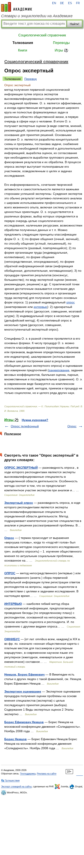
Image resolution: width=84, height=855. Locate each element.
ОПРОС (9, 573)
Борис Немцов (15, 739)
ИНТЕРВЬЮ (13, 603)
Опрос (71, 426)
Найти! (74, 24)
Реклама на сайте (46, 773)
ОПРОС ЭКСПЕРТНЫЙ (21, 467)
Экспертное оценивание (22, 691)
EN (54, 3)
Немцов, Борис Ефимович (24, 674)
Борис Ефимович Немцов (24, 722)
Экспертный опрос (18, 502)
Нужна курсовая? (35, 420)
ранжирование (59, 370)
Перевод (30, 79)
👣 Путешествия (10, 780)
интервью (40, 307)
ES (70, 3)
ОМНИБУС (12, 639)
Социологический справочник (42, 35)
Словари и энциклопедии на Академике (37, 16)
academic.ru (16, 7)
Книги (22, 50)
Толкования (22, 43)
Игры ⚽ (61, 50)
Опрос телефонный (25, 426)
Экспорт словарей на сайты (16, 786)
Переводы (61, 43)
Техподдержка (28, 773)
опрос (70, 302)
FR (78, 3)
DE (62, 3)
